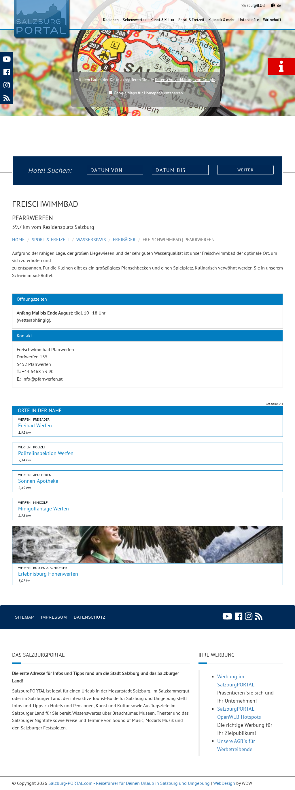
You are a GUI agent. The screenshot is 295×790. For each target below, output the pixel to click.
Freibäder (124, 239)
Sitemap (24, 617)
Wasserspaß (91, 239)
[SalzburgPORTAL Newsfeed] (6, 97)
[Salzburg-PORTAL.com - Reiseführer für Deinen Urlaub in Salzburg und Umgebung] (41, 19)
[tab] (147, 299)
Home (18, 239)
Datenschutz (90, 617)
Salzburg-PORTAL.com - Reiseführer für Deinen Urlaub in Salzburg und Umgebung (129, 783)
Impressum (54, 617)
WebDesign (224, 783)
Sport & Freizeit (50, 239)
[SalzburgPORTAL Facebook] (6, 71)
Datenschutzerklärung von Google (185, 79)
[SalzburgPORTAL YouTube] (6, 58)
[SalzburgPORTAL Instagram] (6, 84)
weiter (245, 170)
